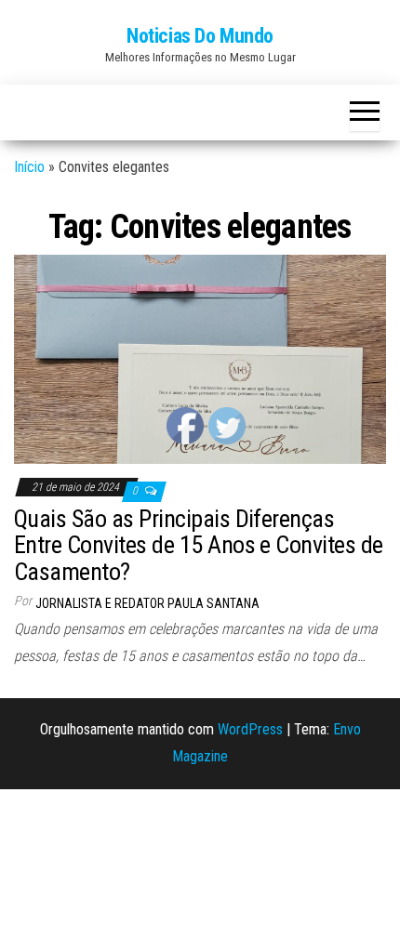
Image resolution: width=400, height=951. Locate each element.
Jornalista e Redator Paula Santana (147, 603)
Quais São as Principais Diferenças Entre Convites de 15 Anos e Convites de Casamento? (198, 545)
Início (29, 167)
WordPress (250, 729)
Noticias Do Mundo (200, 35)
